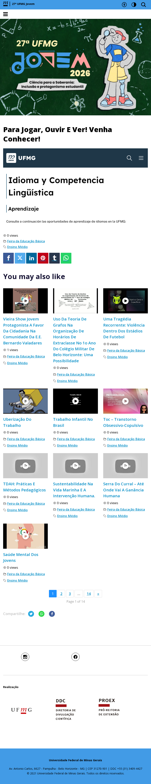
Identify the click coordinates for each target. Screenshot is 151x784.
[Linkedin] (31, 258)
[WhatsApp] (66, 258)
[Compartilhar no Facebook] (52, 614)
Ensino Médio (17, 247)
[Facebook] (8, 258)
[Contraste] (134, 4)
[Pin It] (43, 258)
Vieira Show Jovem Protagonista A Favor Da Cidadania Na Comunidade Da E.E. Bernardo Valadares (23, 331)
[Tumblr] (54, 258)
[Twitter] (20, 258)
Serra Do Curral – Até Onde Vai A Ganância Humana (123, 489)
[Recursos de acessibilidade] (124, 4)
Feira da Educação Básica (26, 241)
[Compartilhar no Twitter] (31, 614)
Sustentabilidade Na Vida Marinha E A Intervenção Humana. (74, 489)
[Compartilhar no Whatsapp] (41, 614)
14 (89, 593)
